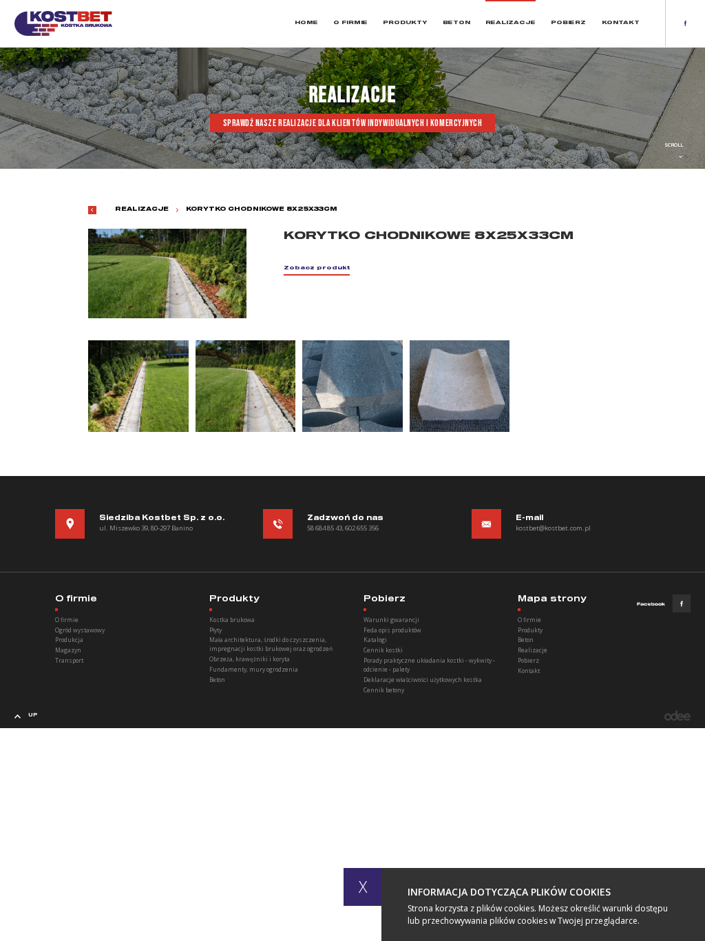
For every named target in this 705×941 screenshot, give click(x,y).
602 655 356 (362, 528)
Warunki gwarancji (391, 619)
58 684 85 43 (324, 528)
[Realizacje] (92, 210)
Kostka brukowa (232, 619)
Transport (69, 660)
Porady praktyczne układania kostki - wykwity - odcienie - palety (429, 664)
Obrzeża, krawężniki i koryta (249, 659)
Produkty (405, 22)
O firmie (350, 22)
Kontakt (621, 22)
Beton (456, 22)
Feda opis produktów (392, 630)
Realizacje (510, 22)
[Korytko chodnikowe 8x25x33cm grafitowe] (352, 386)
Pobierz (568, 22)
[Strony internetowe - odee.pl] (677, 715)
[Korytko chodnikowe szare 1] (460, 386)
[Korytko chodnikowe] (138, 386)
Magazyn (68, 650)
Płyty (215, 630)
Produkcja (69, 639)
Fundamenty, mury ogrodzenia (253, 669)
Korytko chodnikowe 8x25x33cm (261, 209)
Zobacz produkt (317, 268)
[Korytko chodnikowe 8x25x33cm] (246, 386)
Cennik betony (384, 690)
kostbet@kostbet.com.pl (553, 528)
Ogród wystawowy (80, 630)
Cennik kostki (383, 650)
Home (306, 22)
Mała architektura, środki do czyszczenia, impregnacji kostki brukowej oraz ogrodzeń (271, 644)
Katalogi (375, 639)
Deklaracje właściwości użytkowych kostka (423, 679)
